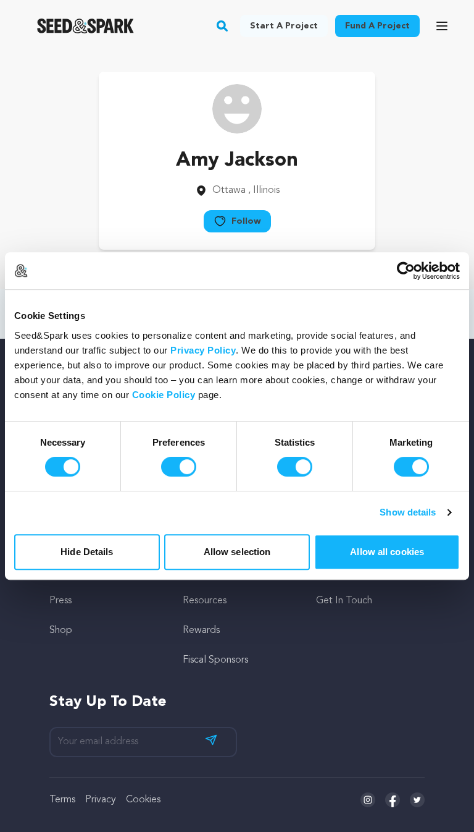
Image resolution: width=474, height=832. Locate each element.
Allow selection (237, 551)
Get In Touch (344, 601)
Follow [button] (246, 221)
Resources (205, 601)
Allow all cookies (387, 551)
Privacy (100, 800)
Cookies (143, 800)
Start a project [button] (284, 26)
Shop (60, 630)
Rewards (201, 630)
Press (60, 601)
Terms (62, 800)
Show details (408, 512)
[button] (222, 26)
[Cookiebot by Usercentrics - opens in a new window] (406, 270)
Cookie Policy (164, 394)
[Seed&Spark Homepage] (85, 26)
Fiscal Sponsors (215, 660)
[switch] (178, 467)
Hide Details (86, 551)
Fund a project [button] (377, 26)
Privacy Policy (203, 350)
